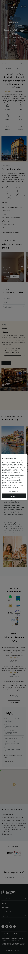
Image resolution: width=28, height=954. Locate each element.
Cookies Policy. (15, 487)
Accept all (14, 496)
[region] (14, 477)
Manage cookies (14, 491)
